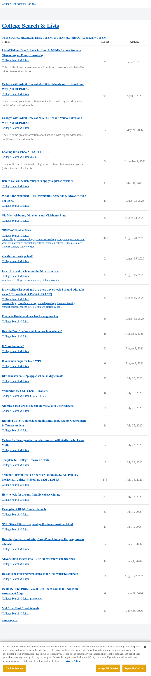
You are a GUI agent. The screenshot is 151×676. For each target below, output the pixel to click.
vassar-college (9, 303)
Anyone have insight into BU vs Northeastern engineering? (38, 558)
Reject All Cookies (134, 668)
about (33, 157)
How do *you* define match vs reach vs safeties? (32, 331)
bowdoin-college (25, 239)
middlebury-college (34, 243)
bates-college (8, 239)
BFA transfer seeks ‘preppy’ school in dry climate (32, 376)
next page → (9, 620)
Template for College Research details (25, 460)
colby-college (27, 246)
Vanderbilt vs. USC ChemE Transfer (25, 390)
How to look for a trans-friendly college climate (31, 494)
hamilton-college (54, 243)
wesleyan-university (12, 243)
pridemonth (36, 598)
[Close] (145, 647)
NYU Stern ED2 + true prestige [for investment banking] (37, 524)
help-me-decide (38, 396)
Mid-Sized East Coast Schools (20, 608)
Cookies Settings (14, 668)
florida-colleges (54, 306)
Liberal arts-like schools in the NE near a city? (30, 271)
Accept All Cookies (108, 668)
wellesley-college (47, 303)
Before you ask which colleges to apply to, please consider (37, 180)
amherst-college (10, 246)
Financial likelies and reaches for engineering (30, 316)
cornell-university (27, 303)
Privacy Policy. (72, 661)
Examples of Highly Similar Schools (24, 509)
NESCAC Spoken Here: (17, 230)
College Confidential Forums (19, 3)
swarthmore (39, 306)
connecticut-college (46, 239)
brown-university (33, 280)
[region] (75, 658)
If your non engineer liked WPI (21, 361)
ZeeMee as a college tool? (17, 256)
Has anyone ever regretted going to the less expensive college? (40, 573)
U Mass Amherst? (13, 346)
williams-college (73, 243)
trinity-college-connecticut (71, 239)
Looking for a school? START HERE (25, 151)
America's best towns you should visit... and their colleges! (38, 405)
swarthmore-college (12, 280)
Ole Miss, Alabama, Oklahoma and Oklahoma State (34, 215)
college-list (25, 306)
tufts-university (51, 280)
